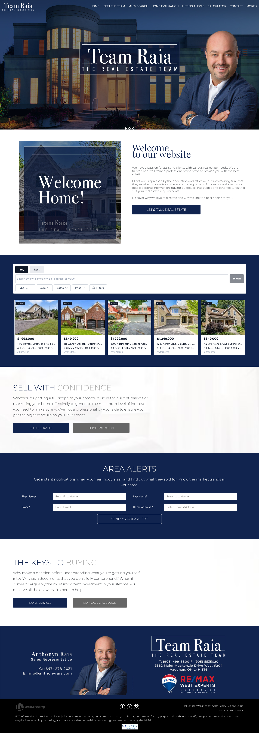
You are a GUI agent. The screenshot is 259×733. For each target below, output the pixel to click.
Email (26, 507)
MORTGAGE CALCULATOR (99, 602)
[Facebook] (122, 706)
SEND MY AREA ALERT (129, 519)
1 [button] (126, 128)
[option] (129, 65)
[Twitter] (129, 706)
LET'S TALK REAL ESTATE (166, 210)
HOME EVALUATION (101, 428)
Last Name (140, 496)
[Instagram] (136, 706)
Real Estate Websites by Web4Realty (204, 705)
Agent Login (235, 705)
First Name (29, 496)
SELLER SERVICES (41, 428)
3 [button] (133, 128)
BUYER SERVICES (40, 602)
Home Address (143, 507)
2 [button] (129, 128)
